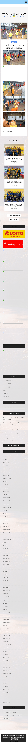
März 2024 (5, 520)
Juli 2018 (5, 676)
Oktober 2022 (6, 564)
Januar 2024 (6, 526)
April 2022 (5, 577)
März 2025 (5, 488)
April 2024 (5, 516)
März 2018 (5, 686)
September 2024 (7, 507)
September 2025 (7, 478)
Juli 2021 (5, 603)
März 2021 (5, 606)
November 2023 (6, 532)
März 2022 (5, 580)
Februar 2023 (6, 552)
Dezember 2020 (6, 612)
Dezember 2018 (6, 663)
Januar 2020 (6, 631)
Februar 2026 (6, 462)
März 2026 (5, 459)
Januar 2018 (6, 692)
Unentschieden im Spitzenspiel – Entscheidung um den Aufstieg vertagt (14, 183)
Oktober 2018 (6, 670)
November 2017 (6, 699)
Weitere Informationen (19, 737)
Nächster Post (14, 219)
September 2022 (7, 568)
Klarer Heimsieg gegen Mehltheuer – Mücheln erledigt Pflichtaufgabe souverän (14, 205)
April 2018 (5, 683)
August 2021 (6, 599)
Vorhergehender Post (14, 215)
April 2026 (5, 456)
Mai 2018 (5, 679)
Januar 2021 (6, 609)
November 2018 (6, 667)
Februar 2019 (6, 657)
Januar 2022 (6, 587)
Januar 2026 (6, 465)
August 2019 (6, 647)
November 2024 (6, 500)
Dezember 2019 (6, 635)
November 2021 (6, 590)
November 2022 (6, 561)
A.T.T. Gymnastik (7, 380)
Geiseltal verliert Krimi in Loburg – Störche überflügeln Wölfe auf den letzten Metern (13, 433)
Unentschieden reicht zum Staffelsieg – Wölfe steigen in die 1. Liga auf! (14, 160)
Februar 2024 (6, 523)
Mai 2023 (5, 545)
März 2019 (5, 654)
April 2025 (5, 484)
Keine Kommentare (7, 131)
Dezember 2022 (6, 558)
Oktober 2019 (6, 641)
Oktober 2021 (6, 593)
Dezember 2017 (6, 695)
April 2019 (5, 651)
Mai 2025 (5, 481)
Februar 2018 (6, 689)
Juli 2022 (5, 571)
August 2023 (6, 542)
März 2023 (5, 548)
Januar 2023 (6, 555)
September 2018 (7, 673)
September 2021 (7, 596)
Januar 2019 (6, 660)
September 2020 (7, 622)
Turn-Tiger (5, 396)
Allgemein (14, 42)
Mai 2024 (5, 513)
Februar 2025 (6, 491)
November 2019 (6, 638)
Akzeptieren (14, 739)
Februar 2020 (6, 628)
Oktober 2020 (6, 619)
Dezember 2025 (6, 468)
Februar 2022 (6, 584)
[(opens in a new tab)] (14, 234)
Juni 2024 (5, 510)
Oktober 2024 (6, 504)
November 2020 (6, 615)
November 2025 (6, 472)
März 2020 (5, 625)
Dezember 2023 (6, 529)
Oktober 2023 (6, 536)
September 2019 (7, 644)
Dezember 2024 (6, 497)
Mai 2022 (5, 574)
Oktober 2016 (6, 702)
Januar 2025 (6, 494)
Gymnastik (5, 387)
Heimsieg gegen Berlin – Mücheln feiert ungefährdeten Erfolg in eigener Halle (12, 438)
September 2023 (7, 539)
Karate (4, 390)
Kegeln (4, 393)
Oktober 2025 (6, 475)
